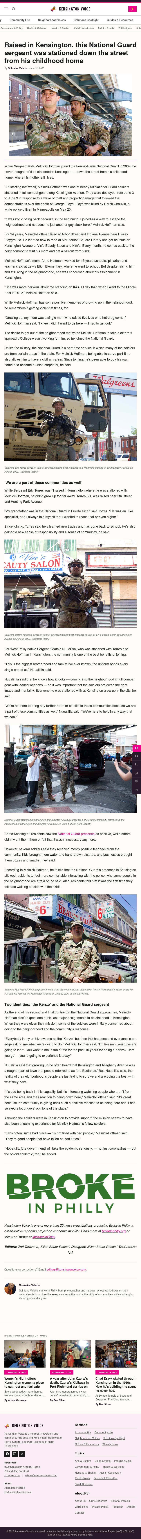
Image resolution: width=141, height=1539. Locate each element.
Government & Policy (87, 1466)
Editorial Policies (120, 1501)
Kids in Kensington (84, 28)
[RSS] (22, 1454)
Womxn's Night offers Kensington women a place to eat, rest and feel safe (24, 1382)
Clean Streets (103, 1461)
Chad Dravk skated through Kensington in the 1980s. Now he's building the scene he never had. (115, 1384)
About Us (80, 1501)
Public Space (125, 28)
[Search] (13, 9)
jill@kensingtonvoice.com (18, 1492)
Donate (131, 1506)
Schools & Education (106, 1478)
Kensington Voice (23, 1531)
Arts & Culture (83, 1461)
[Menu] (6, 8)
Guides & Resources (120, 20)
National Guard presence (76, 833)
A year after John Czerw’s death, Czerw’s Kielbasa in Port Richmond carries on (69, 1382)
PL (136, 764)
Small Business (84, 1484)
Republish (117, 1506)
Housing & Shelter (60, 28)
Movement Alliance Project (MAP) (105, 1531)
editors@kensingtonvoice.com (66, 1269)
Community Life (20, 20)
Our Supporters (98, 1501)
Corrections (81, 1506)
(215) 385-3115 (12, 1475)
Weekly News (110, 1444)
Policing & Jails (106, 28)
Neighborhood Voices (52, 20)
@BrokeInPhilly (43, 1237)
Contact (79, 1512)
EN (136, 748)
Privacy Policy (100, 1506)
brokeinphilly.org (114, 1231)
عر (136, 773)
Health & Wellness (36, 28)
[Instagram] (15, 1454)
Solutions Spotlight (86, 20)
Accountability (83, 1432)
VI (136, 790)
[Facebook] (7, 1454)
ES (136, 756)
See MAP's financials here (79, 1534)
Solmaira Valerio (17, 68)
